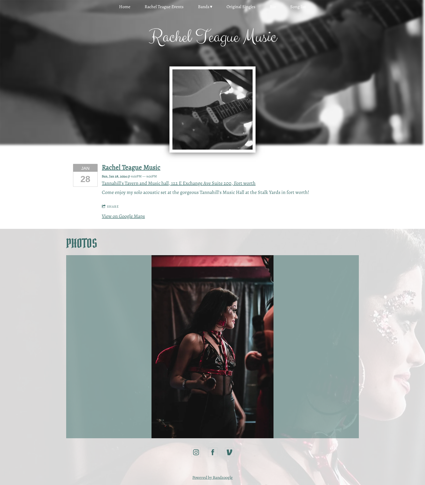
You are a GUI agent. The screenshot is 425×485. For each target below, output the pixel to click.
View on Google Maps (123, 216)
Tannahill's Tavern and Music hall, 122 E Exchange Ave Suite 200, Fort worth (179, 183)
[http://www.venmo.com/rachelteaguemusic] (229, 452)
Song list (298, 7)
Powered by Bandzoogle (212, 477)
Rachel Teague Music (131, 167)
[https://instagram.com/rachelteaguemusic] (196, 452)
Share (113, 206)
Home (124, 7)
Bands (203, 7)
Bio (273, 7)
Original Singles (241, 7)
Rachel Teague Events (164, 7)
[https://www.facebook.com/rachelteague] (212, 452)
